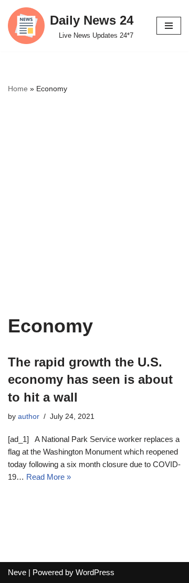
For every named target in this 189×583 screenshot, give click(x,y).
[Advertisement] (94, 204)
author (28, 416)
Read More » (48, 476)
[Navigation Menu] (168, 26)
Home (18, 88)
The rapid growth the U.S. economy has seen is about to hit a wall (90, 379)
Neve (17, 572)
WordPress (95, 572)
